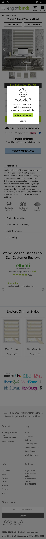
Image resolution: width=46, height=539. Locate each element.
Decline (23, 120)
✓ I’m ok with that (23, 115)
